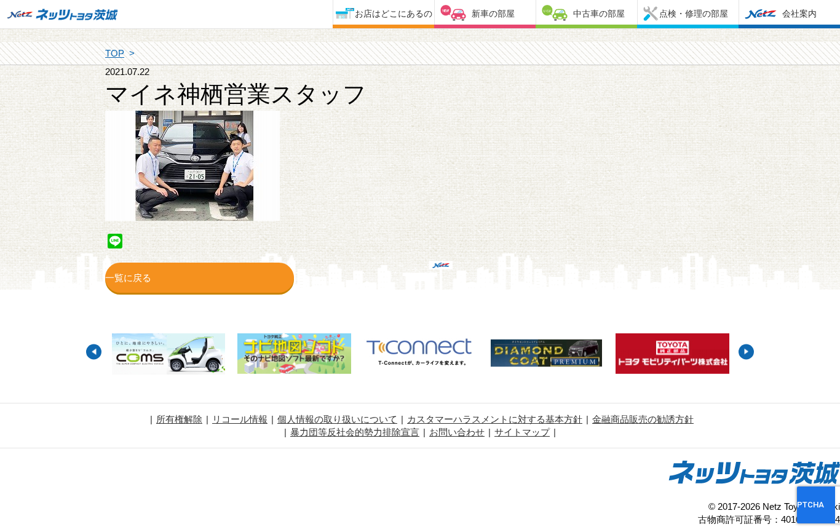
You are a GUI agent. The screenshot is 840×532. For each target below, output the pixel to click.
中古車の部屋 (599, 13)
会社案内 (799, 13)
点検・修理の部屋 (693, 13)
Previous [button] (93, 351)
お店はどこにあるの (393, 13)
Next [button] (746, 351)
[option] (168, 355)
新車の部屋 (493, 13)
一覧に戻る (128, 277)
